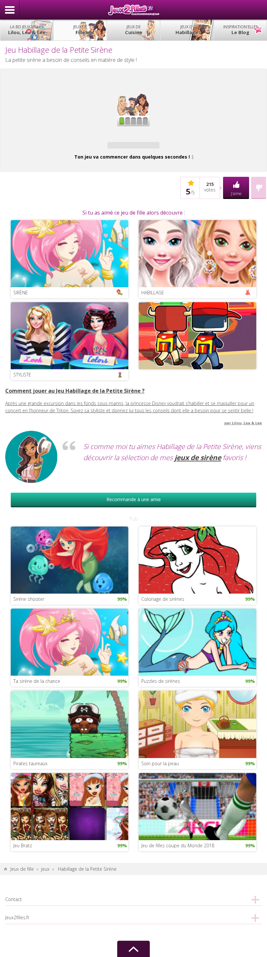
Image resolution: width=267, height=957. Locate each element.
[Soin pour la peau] (197, 724)
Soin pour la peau (160, 763)
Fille (80, 29)
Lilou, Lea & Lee (27, 29)
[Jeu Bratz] (69, 806)
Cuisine (133, 29)
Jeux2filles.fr (133, 10)
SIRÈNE (20, 292)
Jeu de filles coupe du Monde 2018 (177, 845)
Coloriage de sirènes (162, 599)
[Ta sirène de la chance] (69, 642)
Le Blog (240, 29)
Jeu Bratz (22, 845)
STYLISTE (22, 375)
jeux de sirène (198, 457)
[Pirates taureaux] (69, 724)
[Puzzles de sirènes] (197, 642)
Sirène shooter (28, 599)
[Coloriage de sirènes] (197, 559)
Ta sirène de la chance (36, 681)
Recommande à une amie (133, 499)
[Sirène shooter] (69, 559)
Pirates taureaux (30, 763)
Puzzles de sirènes (160, 681)
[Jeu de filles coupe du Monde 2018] (197, 806)
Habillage (187, 29)
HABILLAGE (152, 292)
